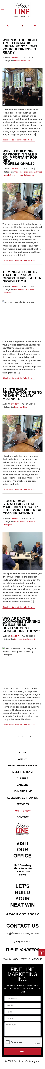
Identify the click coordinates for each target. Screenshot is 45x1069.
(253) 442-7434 (22, 941)
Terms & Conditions (31, 959)
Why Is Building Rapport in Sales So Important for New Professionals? (20, 157)
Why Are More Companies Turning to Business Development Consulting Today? (21, 625)
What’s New (22, 810)
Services (22, 804)
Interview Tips (20, 407)
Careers (22, 784)
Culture (22, 778)
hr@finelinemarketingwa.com (22, 933)
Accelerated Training (22, 797)
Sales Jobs (29, 175)
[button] (41, 952)
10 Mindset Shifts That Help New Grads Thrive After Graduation (22, 276)
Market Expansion (22, 60)
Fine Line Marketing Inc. (27, 1061)
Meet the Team (22, 772)
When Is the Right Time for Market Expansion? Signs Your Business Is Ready (19, 46)
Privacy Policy (10, 959)
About (22, 759)
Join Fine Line (22, 791)
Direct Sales (19, 521)
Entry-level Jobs (15, 175)
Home (22, 752)
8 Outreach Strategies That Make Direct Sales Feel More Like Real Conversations (22, 507)
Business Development (24, 639)
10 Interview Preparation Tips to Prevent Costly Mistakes (22, 394)
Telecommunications (22, 765)
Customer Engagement (25, 172)
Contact (22, 817)
